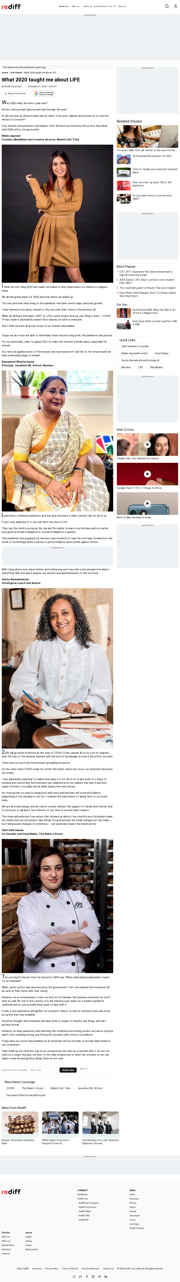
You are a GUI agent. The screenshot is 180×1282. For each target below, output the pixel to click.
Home (61, 6)
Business (134, 1199)
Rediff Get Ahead (13, 86)
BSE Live (6, 1237)
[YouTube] (99, 1276)
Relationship (31, 1249)
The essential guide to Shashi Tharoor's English (148, 287)
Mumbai (126, 367)
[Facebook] (86, 1276)
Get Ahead (16, 72)
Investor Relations (90, 1268)
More (120, 6)
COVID (10, 1088)
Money (86, 6)
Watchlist (6, 1249)
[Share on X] (80, 1276)
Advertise (36, 1268)
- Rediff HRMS (84, 1211)
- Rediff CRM (83, 1215)
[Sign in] (175, 6)
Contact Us (108, 1268)
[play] (147, 444)
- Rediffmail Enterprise (88, 1203)
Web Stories (125, 429)
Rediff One (83, 1199)
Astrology (134, 1224)
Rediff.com (130, 1268)
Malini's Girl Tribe (60, 1088)
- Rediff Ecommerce (87, 1207)
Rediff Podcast (137, 1228)
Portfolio (6, 1254)
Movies (133, 1203)
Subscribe (68, 1070)
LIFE (140, 367)
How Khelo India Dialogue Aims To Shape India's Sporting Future (148, 294)
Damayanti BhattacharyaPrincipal (26, 1095)
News (74, 6)
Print (85, 1069)
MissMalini (156, 367)
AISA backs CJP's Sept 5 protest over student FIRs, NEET (147, 281)
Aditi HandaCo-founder (135, 346)
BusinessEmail (100, 6)
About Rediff (23, 1268)
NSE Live (6, 1241)
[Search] (166, 6)
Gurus (110, 6)
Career (28, 1245)
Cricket (133, 1211)
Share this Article (16, 93)
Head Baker (162, 353)
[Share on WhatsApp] (74, 1276)
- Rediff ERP (83, 1220)
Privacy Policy (51, 1268)
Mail (67, 6)
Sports (133, 1207)
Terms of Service (70, 1268)
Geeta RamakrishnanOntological (140, 360)
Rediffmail (83, 1194)
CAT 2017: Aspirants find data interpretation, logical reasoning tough (146, 273)
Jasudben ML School (90, 1088)
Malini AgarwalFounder (134, 353)
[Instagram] (93, 1276)
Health (28, 1237)
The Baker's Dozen (33, 1088)
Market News (8, 1245)
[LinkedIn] (105, 1276)
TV (114, 6)
